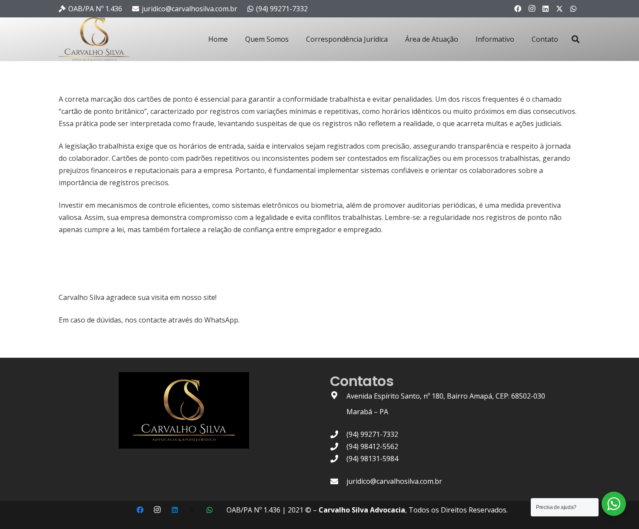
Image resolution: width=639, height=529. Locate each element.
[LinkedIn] (545, 9)
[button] (575, 39)
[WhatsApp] (573, 9)
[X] (559, 9)
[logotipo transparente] (94, 39)
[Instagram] (532, 9)
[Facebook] (518, 9)
